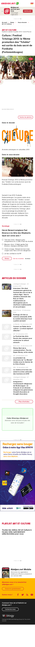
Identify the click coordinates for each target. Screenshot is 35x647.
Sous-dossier (22, 22)
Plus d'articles (24, 402)
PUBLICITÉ (17, 18)
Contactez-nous (10, 609)
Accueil (4, 22)
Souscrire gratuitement (13, 589)
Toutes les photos (25, 117)
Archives (27, 258)
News (12, 22)
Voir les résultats (18, 258)
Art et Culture (7, 24)
